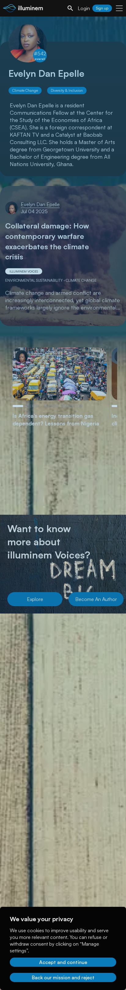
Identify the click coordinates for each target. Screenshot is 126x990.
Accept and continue (63, 962)
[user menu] (119, 8)
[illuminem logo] (23, 9)
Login (84, 8)
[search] (70, 8)
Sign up (102, 8)
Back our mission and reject (63, 977)
